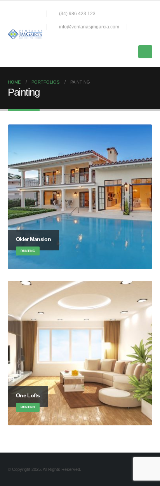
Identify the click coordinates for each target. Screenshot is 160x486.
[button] (149, 37)
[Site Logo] (25, 34)
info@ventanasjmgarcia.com (89, 26)
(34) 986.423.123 (77, 13)
